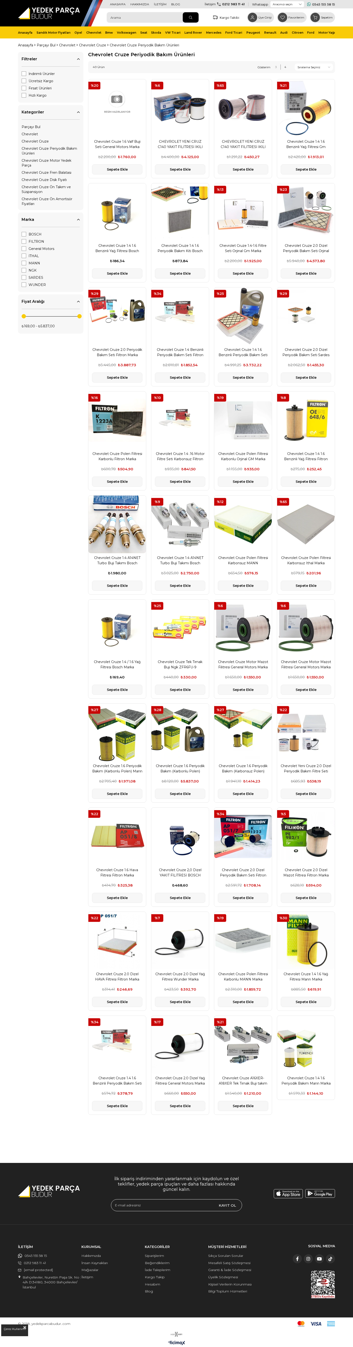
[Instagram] (308, 1258)
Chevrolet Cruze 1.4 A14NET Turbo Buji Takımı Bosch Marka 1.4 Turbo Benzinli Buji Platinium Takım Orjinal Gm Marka (180, 561)
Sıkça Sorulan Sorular (225, 1256)
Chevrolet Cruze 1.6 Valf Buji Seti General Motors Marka (117, 144)
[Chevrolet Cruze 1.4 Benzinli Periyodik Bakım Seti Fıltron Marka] (180, 316)
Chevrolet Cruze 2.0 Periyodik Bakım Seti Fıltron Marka (117, 352)
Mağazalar (89, 1270)
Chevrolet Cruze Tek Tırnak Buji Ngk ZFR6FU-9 (180, 664)
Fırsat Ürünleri (40, 88)
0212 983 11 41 (233, 4)
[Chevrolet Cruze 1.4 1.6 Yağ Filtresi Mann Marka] (306, 940)
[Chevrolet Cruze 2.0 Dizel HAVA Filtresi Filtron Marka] (117, 940)
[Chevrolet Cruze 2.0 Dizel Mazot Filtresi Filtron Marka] (306, 836)
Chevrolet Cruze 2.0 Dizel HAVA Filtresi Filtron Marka (117, 976)
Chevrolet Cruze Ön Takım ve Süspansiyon (46, 189)
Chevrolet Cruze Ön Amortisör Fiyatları (47, 201)
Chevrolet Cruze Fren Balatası (46, 172)
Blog (149, 1291)
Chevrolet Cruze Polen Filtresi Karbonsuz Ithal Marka (306, 560)
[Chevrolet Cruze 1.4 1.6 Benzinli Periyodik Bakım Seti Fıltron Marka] (117, 1045)
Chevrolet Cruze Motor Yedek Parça (46, 163)
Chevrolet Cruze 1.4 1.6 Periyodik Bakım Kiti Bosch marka (180, 248)
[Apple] (288, 1193)
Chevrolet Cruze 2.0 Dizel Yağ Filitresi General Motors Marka (180, 1081)
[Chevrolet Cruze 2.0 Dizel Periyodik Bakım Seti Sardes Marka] (306, 316)
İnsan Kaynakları (94, 1263)
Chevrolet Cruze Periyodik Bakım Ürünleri (49, 150)
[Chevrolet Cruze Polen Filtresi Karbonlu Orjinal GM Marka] (243, 420)
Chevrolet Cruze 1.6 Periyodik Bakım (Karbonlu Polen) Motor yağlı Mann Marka (180, 769)
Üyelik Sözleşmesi (223, 1277)
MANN (34, 263)
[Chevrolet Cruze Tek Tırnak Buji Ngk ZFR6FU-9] (180, 628)
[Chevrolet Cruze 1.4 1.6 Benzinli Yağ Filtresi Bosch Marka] (117, 212)
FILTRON (36, 241)
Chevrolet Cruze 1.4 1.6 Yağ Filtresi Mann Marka (306, 976)
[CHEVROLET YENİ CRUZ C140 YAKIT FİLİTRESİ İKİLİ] (180, 108)
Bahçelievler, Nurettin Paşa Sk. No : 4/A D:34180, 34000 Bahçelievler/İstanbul (52, 1282)
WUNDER (37, 285)
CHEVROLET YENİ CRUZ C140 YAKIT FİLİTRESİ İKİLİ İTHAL (243, 144)
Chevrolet (30, 134)
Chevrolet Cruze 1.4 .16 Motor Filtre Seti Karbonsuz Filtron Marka (180, 457)
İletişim (87, 1277)
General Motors (41, 249)
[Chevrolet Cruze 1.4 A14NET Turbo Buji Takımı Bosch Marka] (117, 524)
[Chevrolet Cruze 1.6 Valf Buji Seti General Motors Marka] (117, 108)
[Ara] (191, 17)
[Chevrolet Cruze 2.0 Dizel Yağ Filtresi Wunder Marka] (180, 940)
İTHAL (34, 256)
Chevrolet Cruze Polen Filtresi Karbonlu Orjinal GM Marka (243, 456)
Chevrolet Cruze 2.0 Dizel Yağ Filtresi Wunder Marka (180, 976)
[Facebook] (297, 1258)
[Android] (320, 1193)
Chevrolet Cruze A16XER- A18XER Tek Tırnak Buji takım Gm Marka (243, 1081)
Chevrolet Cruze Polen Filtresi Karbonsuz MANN (243, 560)
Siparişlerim (154, 1256)
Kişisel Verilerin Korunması (230, 1284)
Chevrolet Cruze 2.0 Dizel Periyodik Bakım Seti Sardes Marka (305, 353)
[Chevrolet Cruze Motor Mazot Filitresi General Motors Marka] (243, 628)
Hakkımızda (91, 1256)
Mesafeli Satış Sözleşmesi (229, 1263)
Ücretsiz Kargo (41, 81)
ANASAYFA (118, 4)
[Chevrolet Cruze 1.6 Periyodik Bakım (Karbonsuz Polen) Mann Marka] (243, 732)
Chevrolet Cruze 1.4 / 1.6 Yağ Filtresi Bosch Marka (117, 664)
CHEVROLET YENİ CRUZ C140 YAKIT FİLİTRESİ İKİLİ (180, 144)
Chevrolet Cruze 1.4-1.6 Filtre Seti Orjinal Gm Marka (243, 248)
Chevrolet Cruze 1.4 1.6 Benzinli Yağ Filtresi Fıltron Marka (306, 457)
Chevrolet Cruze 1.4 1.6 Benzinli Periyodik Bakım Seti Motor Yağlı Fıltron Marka (243, 353)
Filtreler (29, 59)
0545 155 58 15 (323, 4)
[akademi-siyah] (176, 1334)
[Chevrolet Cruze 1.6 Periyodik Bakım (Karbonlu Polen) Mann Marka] (117, 732)
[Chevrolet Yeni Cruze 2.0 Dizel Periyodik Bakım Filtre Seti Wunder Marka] (306, 732)
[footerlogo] (49, 1191)
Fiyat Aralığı (33, 301)
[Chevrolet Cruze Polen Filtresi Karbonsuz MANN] (243, 524)
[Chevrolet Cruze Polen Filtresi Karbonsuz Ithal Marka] (306, 524)
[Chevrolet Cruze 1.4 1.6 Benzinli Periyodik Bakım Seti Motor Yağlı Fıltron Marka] (243, 316)
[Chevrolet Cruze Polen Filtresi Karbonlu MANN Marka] (243, 940)
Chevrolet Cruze (35, 141)
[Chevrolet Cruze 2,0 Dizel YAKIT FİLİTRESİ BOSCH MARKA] (180, 836)
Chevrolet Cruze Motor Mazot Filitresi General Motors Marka (243, 664)
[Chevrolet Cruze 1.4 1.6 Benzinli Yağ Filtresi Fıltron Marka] (306, 420)
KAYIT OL (227, 1205)
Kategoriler (33, 112)
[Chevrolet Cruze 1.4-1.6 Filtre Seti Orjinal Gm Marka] (243, 212)
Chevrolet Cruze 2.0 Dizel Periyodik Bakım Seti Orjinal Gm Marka (306, 248)
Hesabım (152, 1284)
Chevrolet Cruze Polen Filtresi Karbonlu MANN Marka (243, 976)
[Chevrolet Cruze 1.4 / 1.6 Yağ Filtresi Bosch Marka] (117, 628)
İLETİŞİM (160, 4)
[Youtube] (319, 1258)
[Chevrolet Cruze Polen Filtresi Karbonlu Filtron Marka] (117, 420)
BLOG (175, 4)
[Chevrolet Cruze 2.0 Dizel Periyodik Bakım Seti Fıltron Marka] (243, 836)
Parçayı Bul (31, 127)
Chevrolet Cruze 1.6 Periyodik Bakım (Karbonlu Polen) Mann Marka (117, 769)
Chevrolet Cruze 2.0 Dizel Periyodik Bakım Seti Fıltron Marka (243, 873)
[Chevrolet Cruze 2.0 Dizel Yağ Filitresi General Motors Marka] (180, 1045)
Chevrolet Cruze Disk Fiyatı (44, 180)
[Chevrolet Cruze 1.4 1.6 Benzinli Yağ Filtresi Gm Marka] (306, 108)
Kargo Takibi (229, 17)
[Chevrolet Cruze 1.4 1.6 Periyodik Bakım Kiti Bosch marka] (180, 212)
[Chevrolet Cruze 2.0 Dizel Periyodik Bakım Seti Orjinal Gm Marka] (306, 212)
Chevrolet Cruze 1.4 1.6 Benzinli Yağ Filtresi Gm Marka (306, 144)
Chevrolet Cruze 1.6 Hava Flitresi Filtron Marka (117, 872)
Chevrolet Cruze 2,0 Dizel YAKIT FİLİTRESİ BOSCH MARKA (180, 873)
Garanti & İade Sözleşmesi (229, 1270)
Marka (28, 219)
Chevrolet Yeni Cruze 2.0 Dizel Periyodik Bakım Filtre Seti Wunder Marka (306, 769)
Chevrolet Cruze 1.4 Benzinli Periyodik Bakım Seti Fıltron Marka (180, 353)
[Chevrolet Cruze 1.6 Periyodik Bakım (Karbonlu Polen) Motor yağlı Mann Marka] (180, 732)
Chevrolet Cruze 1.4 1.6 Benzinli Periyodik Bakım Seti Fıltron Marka (117, 1081)
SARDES (36, 277)
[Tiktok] (330, 1258)
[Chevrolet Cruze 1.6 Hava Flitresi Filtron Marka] (117, 836)
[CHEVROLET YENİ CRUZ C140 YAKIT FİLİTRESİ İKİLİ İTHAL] (243, 108)
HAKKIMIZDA (139, 4)
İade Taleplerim (157, 1270)
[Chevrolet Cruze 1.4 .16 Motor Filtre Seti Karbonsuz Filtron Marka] (180, 420)
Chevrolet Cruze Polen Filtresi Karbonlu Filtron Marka (117, 456)
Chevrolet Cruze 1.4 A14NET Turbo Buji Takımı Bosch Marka (117, 561)
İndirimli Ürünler (42, 74)
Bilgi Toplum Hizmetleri (227, 1291)
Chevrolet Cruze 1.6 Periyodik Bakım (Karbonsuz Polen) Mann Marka (243, 769)
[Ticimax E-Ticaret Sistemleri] (176, 1343)
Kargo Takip (155, 1277)
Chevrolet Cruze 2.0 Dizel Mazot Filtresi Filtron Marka (306, 872)
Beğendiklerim (157, 1263)
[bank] (316, 1324)
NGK (33, 270)
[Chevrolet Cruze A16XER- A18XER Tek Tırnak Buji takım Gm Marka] (243, 1045)
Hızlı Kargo (38, 95)
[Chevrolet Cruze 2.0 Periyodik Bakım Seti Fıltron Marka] (117, 316)
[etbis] (323, 1284)
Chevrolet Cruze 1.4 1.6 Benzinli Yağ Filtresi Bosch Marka (117, 248)
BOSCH (35, 234)
